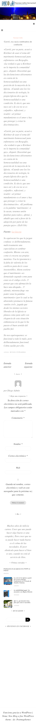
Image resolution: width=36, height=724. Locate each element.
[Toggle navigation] (2, 30)
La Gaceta (16, 231)
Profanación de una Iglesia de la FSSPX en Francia (17, 569)
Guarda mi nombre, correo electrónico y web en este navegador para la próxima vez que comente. (18, 489)
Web (18, 467)
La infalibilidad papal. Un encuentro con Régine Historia (23, 591)
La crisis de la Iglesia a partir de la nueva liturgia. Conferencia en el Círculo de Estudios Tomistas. (23, 580)
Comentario (18, 417)
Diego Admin (13, 390)
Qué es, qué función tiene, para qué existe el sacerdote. (22, 601)
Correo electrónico (18, 455)
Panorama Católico (18, 38)
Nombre (18, 443)
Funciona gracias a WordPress (17, 712)
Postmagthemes (23, 719)
